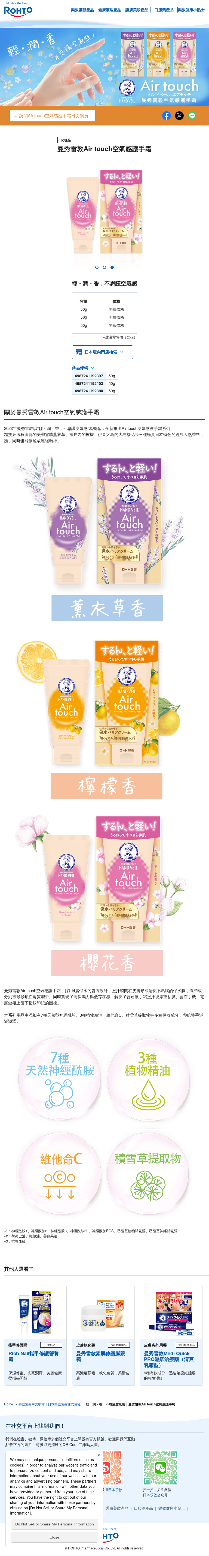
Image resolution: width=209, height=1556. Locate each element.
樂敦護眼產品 (82, 9)
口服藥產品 (164, 9)
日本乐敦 (115, 1489)
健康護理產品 (109, 9)
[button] (97, 267)
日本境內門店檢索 (101, 352)
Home (8, 1404)
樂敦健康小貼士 (191, 9)
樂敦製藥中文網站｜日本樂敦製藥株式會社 (50, 1404)
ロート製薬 (18, 9)
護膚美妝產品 (136, 9)
